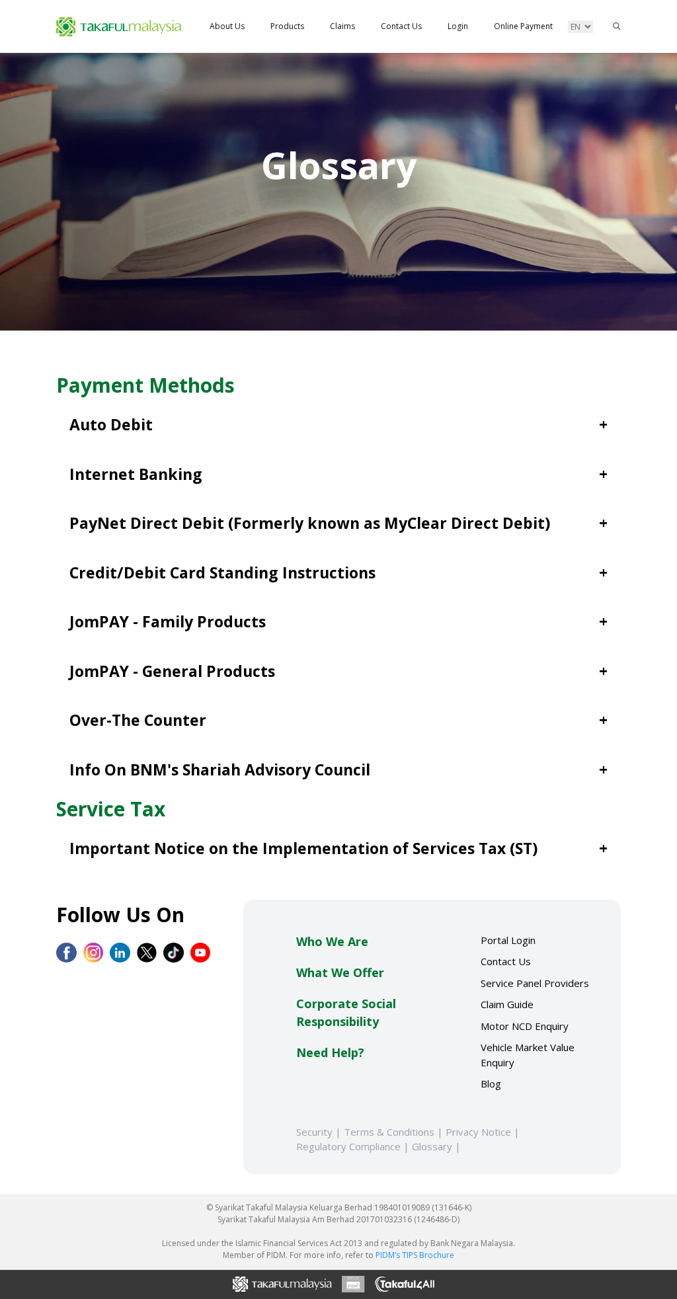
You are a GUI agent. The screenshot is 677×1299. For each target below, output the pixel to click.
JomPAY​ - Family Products (167, 621)
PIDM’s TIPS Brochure (415, 1255)
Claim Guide (507, 1004)
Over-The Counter (137, 719)
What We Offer (340, 972)
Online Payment (523, 26)
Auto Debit (111, 424)
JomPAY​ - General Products (172, 671)
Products (287, 26)
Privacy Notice (484, 1131)
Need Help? (330, 1052)
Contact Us (401, 26)
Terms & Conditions (395, 1131)
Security (320, 1131)
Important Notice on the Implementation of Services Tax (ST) (303, 848)
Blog (491, 1083)
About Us (227, 26)
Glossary (437, 1146)
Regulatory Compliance (354, 1146)
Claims (342, 26)
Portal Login (508, 940)
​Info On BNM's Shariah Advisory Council (219, 769)
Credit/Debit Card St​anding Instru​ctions (222, 572)
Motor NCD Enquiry (525, 1026)
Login (458, 26)
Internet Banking (135, 474)
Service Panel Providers (535, 983)
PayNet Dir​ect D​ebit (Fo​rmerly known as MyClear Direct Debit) (309, 522)
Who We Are (332, 941)
